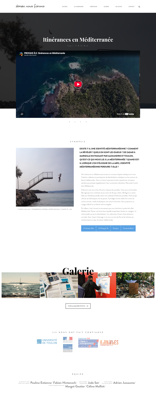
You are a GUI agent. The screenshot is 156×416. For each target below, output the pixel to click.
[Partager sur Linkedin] (87, 46)
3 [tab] (80, 122)
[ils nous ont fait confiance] (26, 347)
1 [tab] (69, 122)
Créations (93, 7)
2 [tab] (75, 122)
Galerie (106, 7)
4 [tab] (86, 122)
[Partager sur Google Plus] (81, 46)
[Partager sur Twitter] (78, 46)
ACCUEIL (64, 7)
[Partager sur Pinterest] (84, 46)
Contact (131, 7)
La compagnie (78, 7)
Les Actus (118, 7)
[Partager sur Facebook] (76, 46)
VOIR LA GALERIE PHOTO (76, 306)
